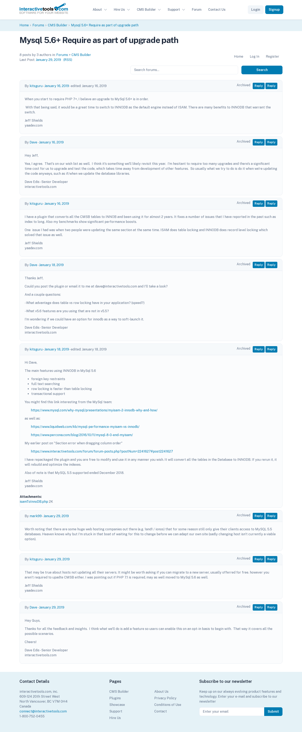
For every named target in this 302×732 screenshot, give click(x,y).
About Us (161, 692)
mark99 (36, 516)
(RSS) (67, 60)
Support (174, 10)
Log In (254, 56)
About (97, 10)
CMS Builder (146, 10)
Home (24, 25)
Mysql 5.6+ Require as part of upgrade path (104, 25)
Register (272, 56)
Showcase (117, 705)
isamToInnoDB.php (34, 502)
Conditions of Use (167, 705)
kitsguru (36, 86)
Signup (274, 10)
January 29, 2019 (48, 60)
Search (262, 70)
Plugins (115, 698)
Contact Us (217, 10)
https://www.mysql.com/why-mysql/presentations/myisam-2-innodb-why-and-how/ (94, 410)
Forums (38, 25)
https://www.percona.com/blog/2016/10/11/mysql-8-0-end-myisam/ (82, 435)
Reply (259, 85)
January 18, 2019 (51, 265)
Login (255, 10)
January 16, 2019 (56, 86)
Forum (197, 10)
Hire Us (119, 10)
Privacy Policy (165, 698)
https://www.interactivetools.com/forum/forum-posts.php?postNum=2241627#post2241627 (102, 451)
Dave (33, 142)
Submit (273, 711)
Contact (160, 711)
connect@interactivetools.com (43, 711)
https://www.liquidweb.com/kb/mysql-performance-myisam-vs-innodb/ (85, 427)
